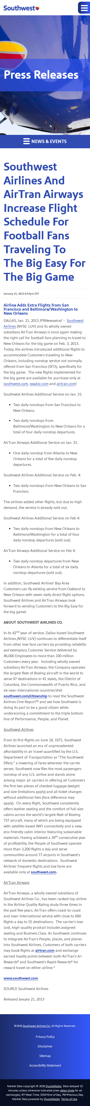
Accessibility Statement (45, 1065)
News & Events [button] (48, 141)
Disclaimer (45, 1046)
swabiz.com (39, 383)
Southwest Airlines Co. (37, 1026)
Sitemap (45, 1056)
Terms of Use (69, 1099)
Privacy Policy (45, 1037)
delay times (67, 1090)
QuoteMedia (53, 1086)
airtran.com (66, 383)
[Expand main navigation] (84, 8)
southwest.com (16, 383)
